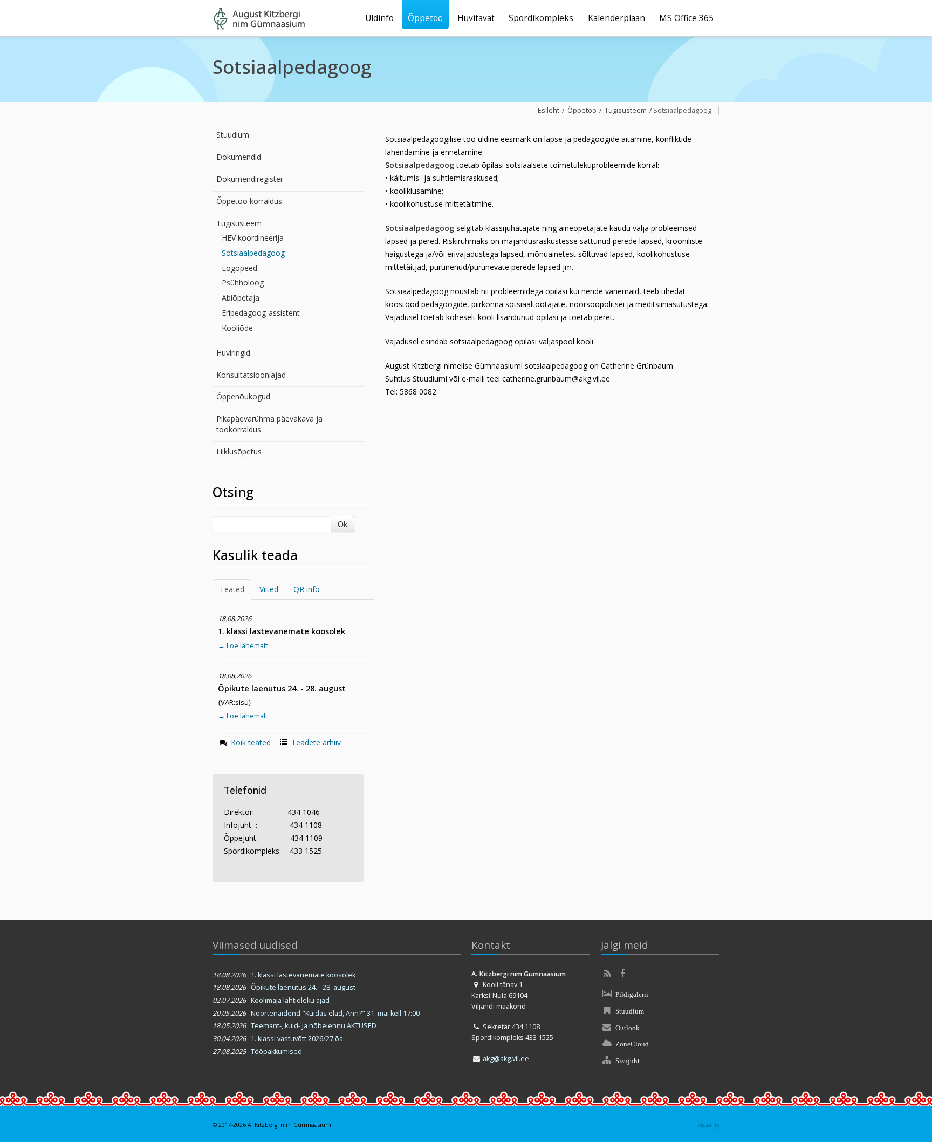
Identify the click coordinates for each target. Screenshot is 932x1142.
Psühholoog (243, 282)
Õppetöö (425, 18)
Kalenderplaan (616, 18)
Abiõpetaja (240, 298)
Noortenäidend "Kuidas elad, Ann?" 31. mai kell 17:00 (335, 1013)
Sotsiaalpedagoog (253, 253)
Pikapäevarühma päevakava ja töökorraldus (269, 423)
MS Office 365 (686, 18)
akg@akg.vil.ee (506, 1058)
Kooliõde (237, 328)
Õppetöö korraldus (249, 201)
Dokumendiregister (249, 179)
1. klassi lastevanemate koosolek (303, 975)
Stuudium (232, 135)
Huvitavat (476, 18)
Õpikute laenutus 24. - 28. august (303, 987)
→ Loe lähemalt (243, 645)
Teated (232, 589)
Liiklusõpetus (239, 451)
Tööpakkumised (276, 1051)
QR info (306, 589)
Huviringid (233, 353)
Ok (342, 524)
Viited (268, 589)
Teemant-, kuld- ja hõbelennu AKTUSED (313, 1025)
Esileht (548, 110)
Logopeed (239, 268)
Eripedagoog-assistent (261, 313)
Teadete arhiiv (316, 742)
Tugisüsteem (239, 223)
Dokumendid (238, 157)
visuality (708, 1125)
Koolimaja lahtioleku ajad (290, 1000)
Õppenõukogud (243, 396)
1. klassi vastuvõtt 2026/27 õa (297, 1038)
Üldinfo (379, 18)
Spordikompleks (541, 18)
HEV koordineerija (253, 238)
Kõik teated (251, 742)
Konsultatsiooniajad (251, 375)
